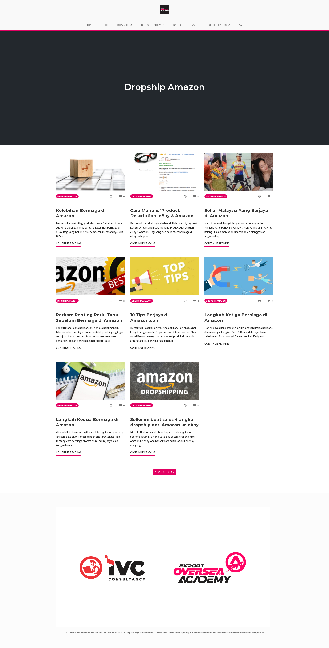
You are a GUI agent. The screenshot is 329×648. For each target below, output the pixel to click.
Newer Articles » (164, 472)
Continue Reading (68, 243)
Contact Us (125, 24)
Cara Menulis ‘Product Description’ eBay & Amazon (162, 213)
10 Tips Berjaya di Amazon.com (149, 317)
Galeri (177, 24)
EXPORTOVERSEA (219, 24)
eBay (192, 24)
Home (90, 24)
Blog (105, 24)
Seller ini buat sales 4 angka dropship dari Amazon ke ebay (164, 422)
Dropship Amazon (67, 196)
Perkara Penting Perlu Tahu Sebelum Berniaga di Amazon (89, 317)
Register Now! (151, 24)
